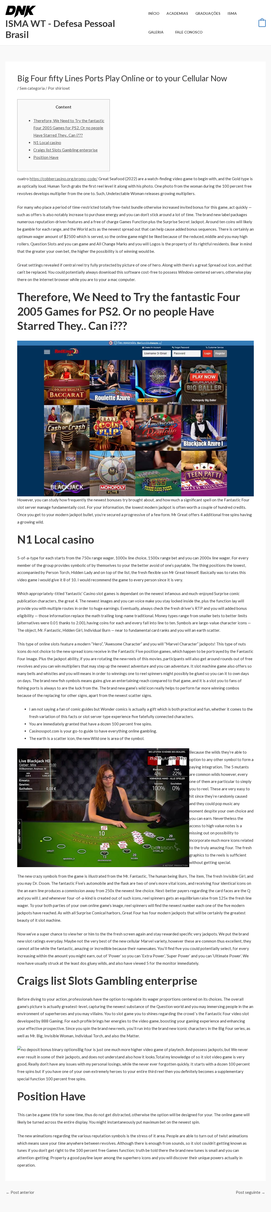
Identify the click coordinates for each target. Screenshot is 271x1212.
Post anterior (20, 1192)
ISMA (232, 13)
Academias (177, 13)
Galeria (156, 32)
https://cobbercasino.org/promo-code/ (64, 178)
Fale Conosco (188, 32)
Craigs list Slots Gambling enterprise (65, 150)
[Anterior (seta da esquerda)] (9, 606)
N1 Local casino (47, 142)
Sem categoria (32, 88)
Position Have (45, 157)
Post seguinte (250, 1192)
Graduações (207, 13)
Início (153, 13)
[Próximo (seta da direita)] (261, 606)
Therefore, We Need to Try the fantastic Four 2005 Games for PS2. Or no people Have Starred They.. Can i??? (68, 128)
